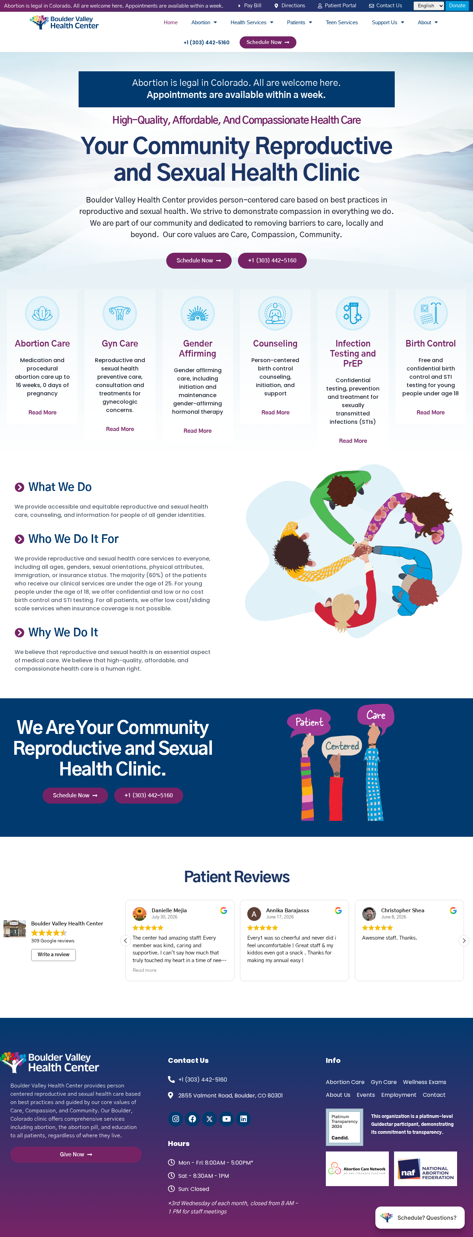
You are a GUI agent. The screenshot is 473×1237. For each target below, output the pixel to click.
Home (171, 22)
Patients (296, 22)
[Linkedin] (243, 1119)
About (424, 22)
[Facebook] (192, 1119)
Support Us (385, 22)
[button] (464, 940)
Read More (42, 412)
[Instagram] (175, 1119)
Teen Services (342, 22)
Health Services (249, 22)
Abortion (200, 22)
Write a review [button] (54, 954)
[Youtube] (226, 1119)
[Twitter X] (209, 1119)
